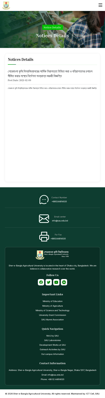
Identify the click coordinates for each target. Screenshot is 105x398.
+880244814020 (59, 201)
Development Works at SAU (52, 345)
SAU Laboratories (52, 340)
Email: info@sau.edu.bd (52, 374)
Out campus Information (52, 354)
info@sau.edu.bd (60, 220)
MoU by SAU (52, 335)
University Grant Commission (52, 315)
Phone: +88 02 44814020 (52, 379)
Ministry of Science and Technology (52, 310)
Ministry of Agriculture (52, 306)
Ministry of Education (52, 301)
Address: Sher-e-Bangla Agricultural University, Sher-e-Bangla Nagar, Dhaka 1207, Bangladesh (52, 370)
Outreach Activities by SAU (52, 349)
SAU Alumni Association (52, 319)
